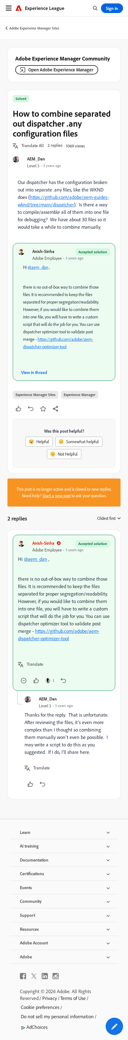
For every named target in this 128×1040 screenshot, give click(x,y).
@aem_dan (38, 267)
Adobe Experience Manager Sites (34, 28)
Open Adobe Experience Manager (60, 70)
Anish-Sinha (43, 251)
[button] (32, 146)
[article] (64, 613)
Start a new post (57, 495)
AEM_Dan (36, 158)
